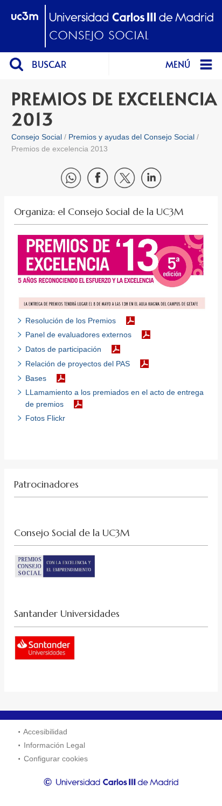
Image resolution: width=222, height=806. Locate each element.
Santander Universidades (67, 614)
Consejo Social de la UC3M (72, 533)
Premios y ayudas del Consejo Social (131, 137)
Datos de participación (63, 349)
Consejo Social (36, 137)
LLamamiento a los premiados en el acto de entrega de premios (114, 398)
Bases (35, 378)
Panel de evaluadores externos (78, 334)
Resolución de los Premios (70, 320)
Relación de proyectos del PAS (77, 363)
